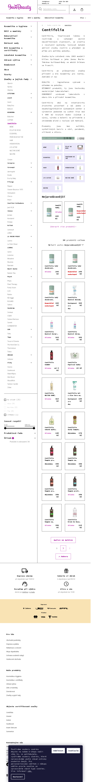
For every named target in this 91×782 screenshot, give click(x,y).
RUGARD (10, 301)
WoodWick (11, 380)
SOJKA (9, 316)
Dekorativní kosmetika (11, 37)
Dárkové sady (11, 43)
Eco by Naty (11, 178)
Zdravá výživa (12, 60)
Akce (6, 69)
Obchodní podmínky (13, 640)
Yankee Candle (12, 384)
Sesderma (11, 308)
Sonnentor (10, 731)
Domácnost (9, 64)
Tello (9, 334)
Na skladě (13, 399)
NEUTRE (12, 154)
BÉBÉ (11, 127)
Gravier (8, 716)
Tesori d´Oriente (13, 341)
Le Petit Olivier (12, 244)
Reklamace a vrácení (13, 648)
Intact (9, 200)
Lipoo (9, 252)
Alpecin (10, 83)
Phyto (9, 281)
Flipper (9, 186)
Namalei (10, 265)
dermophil (11, 172)
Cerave (9, 160)
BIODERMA (11, 112)
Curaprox (11, 163)
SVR (8, 329)
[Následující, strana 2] (63, 548)
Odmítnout (58, 751)
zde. (30, 771)
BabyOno (10, 105)
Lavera (9, 241)
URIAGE (10, 355)
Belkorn (10, 109)
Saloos (9, 305)
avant (9, 98)
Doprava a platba (12, 644)
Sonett (9, 322)
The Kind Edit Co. (13, 345)
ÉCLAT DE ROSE (15, 130)
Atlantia (10, 90)
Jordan (9, 215)
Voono (9, 367)
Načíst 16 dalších (63, 540)
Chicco (9, 196)
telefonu (25, 592)
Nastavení (18, 777)
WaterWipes (11, 374)
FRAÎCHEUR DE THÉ (16, 137)
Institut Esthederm (15, 203)
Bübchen (10, 117)
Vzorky (7, 74)
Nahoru (64, 556)
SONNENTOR (12, 326)
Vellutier (10, 359)
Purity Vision (11, 287)
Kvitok (10, 225)
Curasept (11, 167)
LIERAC (10, 248)
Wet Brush (11, 377)
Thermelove (11, 348)
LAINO (9, 233)
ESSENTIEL (13, 134)
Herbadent (11, 193)
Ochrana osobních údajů (15, 655)
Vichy (9, 363)
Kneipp (9, 222)
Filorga (10, 182)
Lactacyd (10, 230)
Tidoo (9, 351)
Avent (9, 102)
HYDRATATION (15, 144)
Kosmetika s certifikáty (14, 680)
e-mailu (32, 592)
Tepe (9, 337)
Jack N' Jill (10, 207)
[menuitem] (14, 18)
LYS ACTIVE (13, 147)
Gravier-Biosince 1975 (15, 189)
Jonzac (10, 211)
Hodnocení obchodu (13, 659)
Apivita (9, 87)
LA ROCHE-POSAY (13, 236)
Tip (10, 411)
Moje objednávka (12, 651)
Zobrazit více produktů (62, 226)
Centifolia (11, 123)
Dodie (9, 175)
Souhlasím (73, 751)
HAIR (11, 140)
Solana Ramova (13, 319)
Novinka (12, 407)
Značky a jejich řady (16, 79)
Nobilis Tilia (11, 273)
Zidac (9, 387)
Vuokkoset (11, 370)
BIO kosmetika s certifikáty (13, 49)
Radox (9, 294)
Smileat (10, 312)
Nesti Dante (12, 269)
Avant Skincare (11, 728)
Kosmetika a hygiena (15, 26)
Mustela (10, 262)
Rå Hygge (10, 298)
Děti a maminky (12, 31)
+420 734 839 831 (63, 2)
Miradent (10, 259)
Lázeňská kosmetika (15, 55)
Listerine (10, 255)
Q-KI (8, 291)
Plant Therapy (12, 284)
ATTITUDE (11, 94)
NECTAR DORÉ (15, 151)
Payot (9, 277)
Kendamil (10, 218)
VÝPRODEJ (12, 415)
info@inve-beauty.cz (46, 2)
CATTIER (10, 120)
